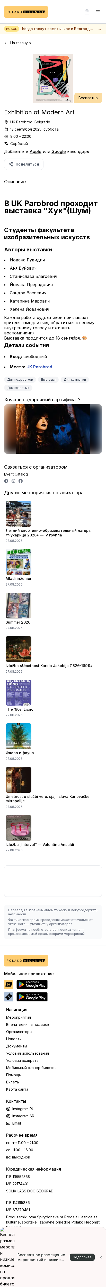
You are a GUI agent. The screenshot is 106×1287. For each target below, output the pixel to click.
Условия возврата (22, 1060)
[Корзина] (87, 11)
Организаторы (19, 1031)
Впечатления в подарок (27, 1024)
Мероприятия (18, 1017)
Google (58, 151)
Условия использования (27, 1053)
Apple (35, 151)
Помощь (13, 1075)
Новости (14, 1039)
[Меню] (98, 12)
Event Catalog (16, 474)
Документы (16, 1046)
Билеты (13, 1082)
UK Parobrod (39, 366)
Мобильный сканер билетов (31, 1067)
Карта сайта (17, 1089)
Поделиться (27, 164)
